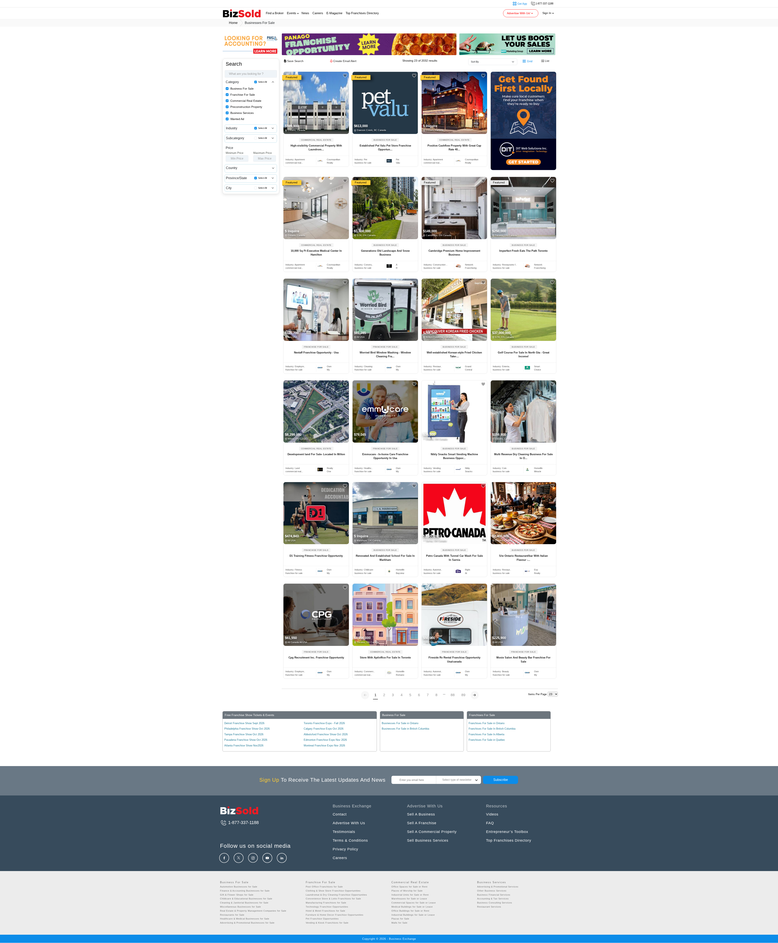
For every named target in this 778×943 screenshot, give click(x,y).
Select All (262, 82)
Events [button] (292, 13)
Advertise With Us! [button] (519, 13)
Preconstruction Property (246, 106)
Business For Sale (242, 88)
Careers (317, 13)
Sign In (547, 13)
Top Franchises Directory (362, 13)
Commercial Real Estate (245, 100)
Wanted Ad (237, 119)
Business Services (242, 113)
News (305, 13)
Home (233, 23)
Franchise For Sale (242, 94)
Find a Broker (275, 13)
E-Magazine (334, 13)
